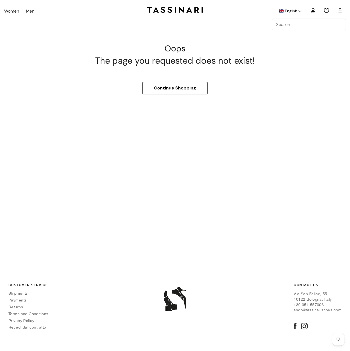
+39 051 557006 (309, 305)
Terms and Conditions (28, 314)
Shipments (18, 293)
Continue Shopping (175, 88)
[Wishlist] (326, 10)
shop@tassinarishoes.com (318, 310)
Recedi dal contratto (27, 327)
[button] (290, 11)
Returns (15, 307)
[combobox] (309, 24)
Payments (17, 300)
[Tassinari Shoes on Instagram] (304, 326)
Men (30, 11)
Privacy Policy (21, 320)
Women (11, 11)
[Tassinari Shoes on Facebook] (295, 326)
